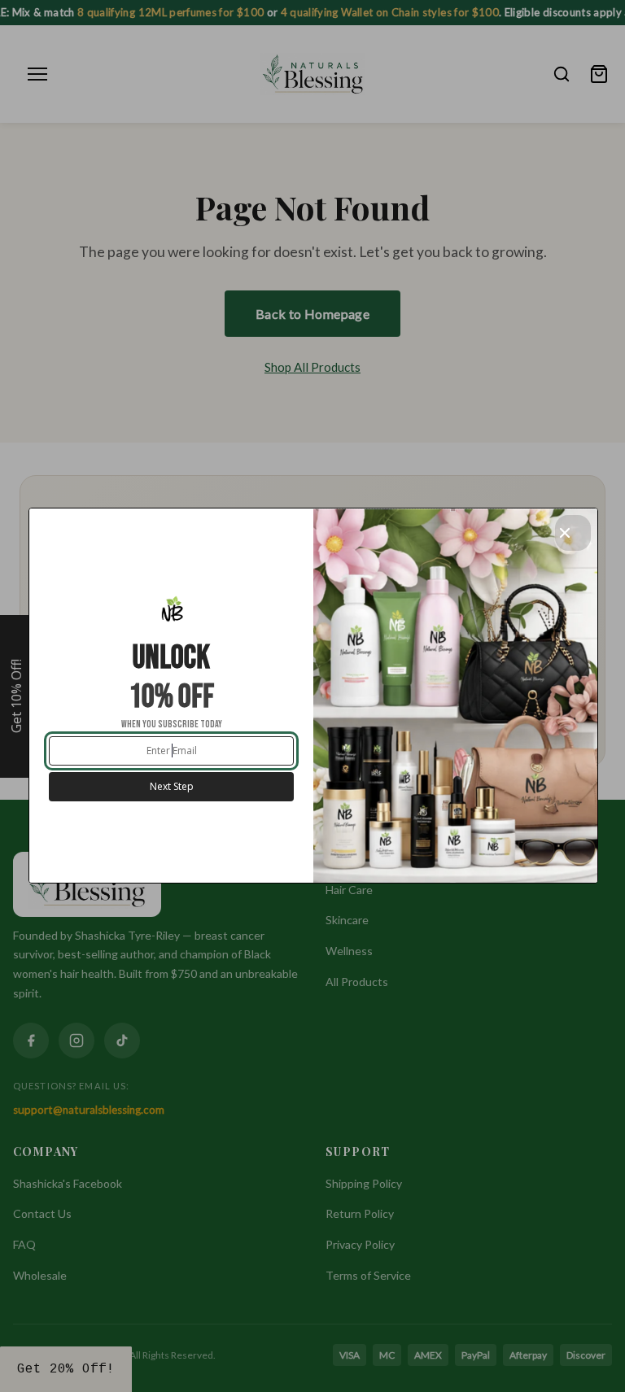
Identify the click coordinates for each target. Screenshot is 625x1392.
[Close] (573, 533)
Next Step (172, 786)
